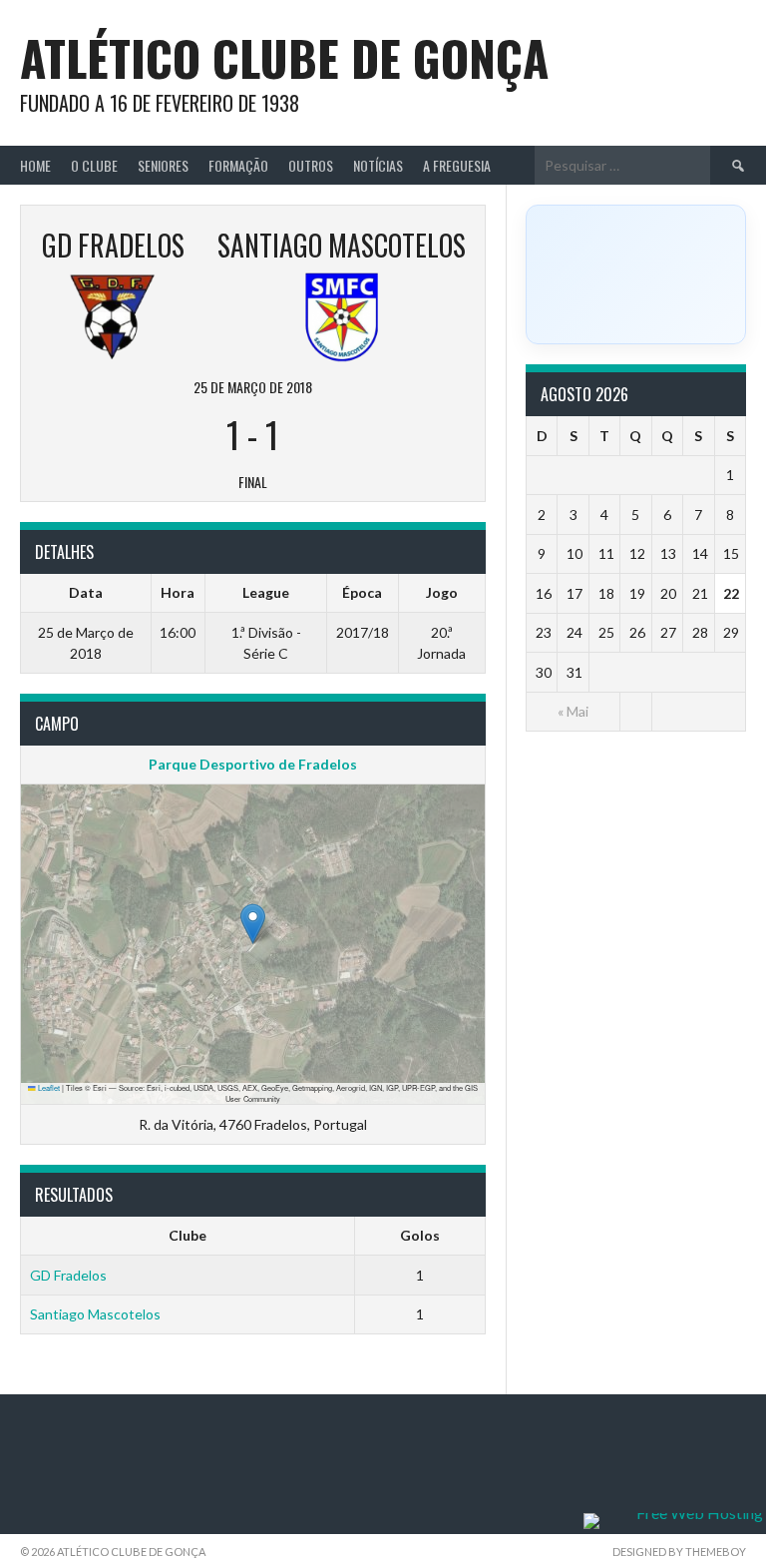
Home (35, 165)
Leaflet (48, 1087)
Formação (238, 165)
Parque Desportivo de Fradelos (253, 764)
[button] (252, 923)
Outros (310, 165)
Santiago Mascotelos (95, 1313)
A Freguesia (457, 165)
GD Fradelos (68, 1275)
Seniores (163, 165)
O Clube (94, 165)
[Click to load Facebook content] (636, 274)
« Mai (573, 711)
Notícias (378, 165)
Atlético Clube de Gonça (284, 57)
